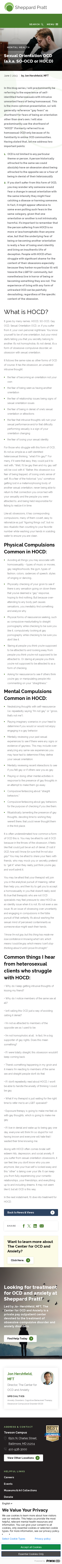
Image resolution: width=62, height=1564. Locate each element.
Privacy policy (43, 1538)
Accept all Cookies (31, 1547)
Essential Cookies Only (31, 1553)
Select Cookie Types (13, 1538)
